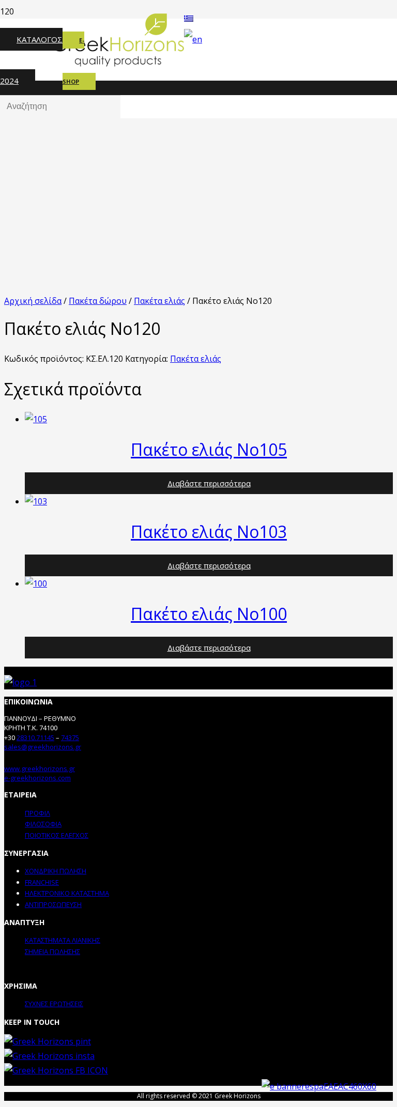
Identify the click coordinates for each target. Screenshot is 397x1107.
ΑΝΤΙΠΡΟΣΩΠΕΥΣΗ (53, 904)
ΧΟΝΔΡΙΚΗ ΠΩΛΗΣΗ (55, 870)
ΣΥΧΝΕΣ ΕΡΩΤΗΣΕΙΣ (54, 1003)
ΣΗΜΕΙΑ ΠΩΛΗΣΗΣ (52, 951)
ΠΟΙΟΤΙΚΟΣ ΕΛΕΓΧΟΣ (56, 835)
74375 (70, 737)
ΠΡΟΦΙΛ (37, 813)
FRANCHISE (42, 882)
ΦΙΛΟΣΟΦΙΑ (43, 823)
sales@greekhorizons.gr (42, 746)
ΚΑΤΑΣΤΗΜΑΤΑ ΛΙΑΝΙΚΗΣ (62, 940)
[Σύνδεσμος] (20, 682)
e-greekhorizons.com (37, 777)
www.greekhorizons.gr (39, 768)
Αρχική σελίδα (33, 300)
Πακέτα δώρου (98, 300)
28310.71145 (35, 737)
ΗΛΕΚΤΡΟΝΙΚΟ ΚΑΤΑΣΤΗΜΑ (67, 893)
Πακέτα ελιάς (159, 300)
